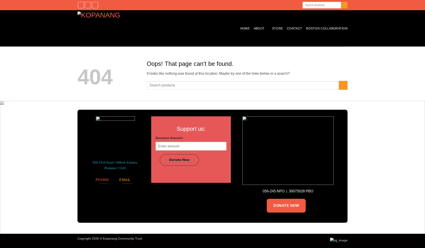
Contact (294, 28)
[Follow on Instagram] (88, 5)
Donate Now (286, 205)
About (259, 28)
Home (245, 28)
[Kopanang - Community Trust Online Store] (130, 28)
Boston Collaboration (327, 28)
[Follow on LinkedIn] (95, 5)
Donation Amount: (169, 138)
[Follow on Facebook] (81, 5)
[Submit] (344, 5)
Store (277, 28)
